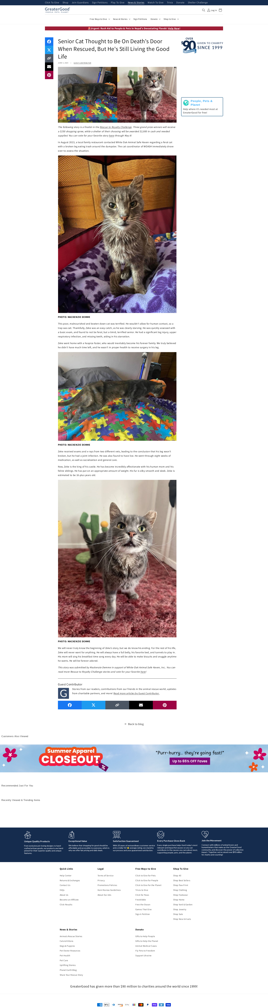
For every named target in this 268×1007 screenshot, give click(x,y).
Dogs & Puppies (67, 945)
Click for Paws (142, 894)
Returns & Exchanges (70, 880)
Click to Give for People (146, 880)
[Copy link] (49, 58)
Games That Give (143, 909)
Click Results (66, 904)
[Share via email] (49, 66)
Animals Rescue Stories (71, 936)
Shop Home (179, 899)
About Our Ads (104, 894)
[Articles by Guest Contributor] (63, 693)
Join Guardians (80, 2)
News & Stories (136, 2)
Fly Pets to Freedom (145, 950)
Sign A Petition (142, 914)
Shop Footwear (180, 894)
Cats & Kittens (66, 941)
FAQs (62, 890)
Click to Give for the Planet (148, 885)
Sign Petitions (99, 2)
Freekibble (140, 899)
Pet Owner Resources (70, 950)
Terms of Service (106, 875)
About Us (64, 894)
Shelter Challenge (198, 2)
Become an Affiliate (69, 899)
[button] (203, 10)
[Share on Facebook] (49, 41)
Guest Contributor (82, 63)
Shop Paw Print (180, 885)
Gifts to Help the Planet (146, 941)
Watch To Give (156, 2)
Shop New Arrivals (182, 919)
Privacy (101, 880)
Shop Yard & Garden (182, 904)
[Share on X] (49, 50)
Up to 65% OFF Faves (189, 761)
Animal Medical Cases (146, 945)
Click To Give (52, 2)
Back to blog (136, 724)
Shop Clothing (180, 890)
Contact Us (65, 885)
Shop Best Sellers (181, 880)
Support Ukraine (143, 955)
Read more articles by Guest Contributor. (136, 693)
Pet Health (65, 955)
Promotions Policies (107, 885)
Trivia (170, 2)
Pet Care (64, 960)
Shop (65, 2)
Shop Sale (178, 914)
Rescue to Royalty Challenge (116, 127)
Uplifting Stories (68, 965)
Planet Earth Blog (68, 970)
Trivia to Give (141, 890)
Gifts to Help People (145, 936)
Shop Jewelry (179, 909)
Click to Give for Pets (145, 875)
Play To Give (117, 2)
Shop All (177, 875)
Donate (180, 2)
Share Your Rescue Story (71, 974)
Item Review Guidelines (109, 890)
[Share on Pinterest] (49, 75)
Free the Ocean (142, 904)
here (111, 135)
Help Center (65, 875)
